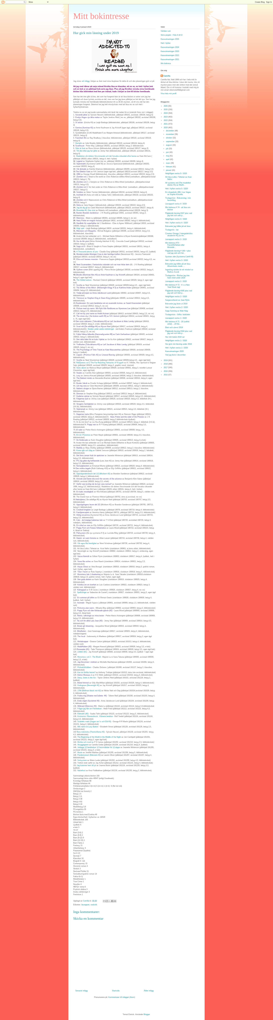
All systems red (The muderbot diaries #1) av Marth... (178, 184)
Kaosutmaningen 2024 (170, 47)
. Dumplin (78, 143)
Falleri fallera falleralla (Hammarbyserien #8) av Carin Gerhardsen (103, 334)
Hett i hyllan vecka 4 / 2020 (176, 223)
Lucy (78, 375)
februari (169, 167)
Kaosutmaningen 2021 (170, 59)
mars (168, 163)
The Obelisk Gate (83, 171)
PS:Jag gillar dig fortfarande (87, 461)
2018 (166, 364)
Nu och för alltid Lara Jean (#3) (90, 621)
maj (167, 156)
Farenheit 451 (81, 138)
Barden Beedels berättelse (87, 213)
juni (167, 152)
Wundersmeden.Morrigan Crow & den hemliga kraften (98, 254)
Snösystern (82, 760)
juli (167, 148)
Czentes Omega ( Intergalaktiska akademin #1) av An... (178, 234)
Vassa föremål (83, 556)
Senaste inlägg (81, 991)
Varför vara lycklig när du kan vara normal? (94, 484)
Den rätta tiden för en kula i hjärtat (90, 339)
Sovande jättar (81, 115)
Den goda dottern (84, 579)
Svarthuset (79, 146)
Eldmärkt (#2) (83, 714)
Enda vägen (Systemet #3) (88, 701)
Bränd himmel (83, 683)
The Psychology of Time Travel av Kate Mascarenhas (98, 350)
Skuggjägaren (83, 745)
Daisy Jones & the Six (86, 678)
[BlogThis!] (107, 901)
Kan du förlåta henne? (86, 672)
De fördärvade (82, 440)
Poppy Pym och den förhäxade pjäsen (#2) (94, 610)
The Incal (81, 636)
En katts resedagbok (84, 492)
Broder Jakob (81, 383)
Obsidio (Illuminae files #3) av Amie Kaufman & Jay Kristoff (100, 275)
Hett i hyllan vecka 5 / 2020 (176, 189)
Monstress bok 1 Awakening (89, 574)
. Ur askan (78, 122)
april (168, 159)
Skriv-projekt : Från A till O (171, 35)
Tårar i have (82, 572)
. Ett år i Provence (82, 435)
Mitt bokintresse (101, 16)
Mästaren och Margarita (86, 231)
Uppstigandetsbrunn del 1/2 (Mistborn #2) (93, 474)
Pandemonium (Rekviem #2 (88, 755)
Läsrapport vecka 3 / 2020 (176, 239)
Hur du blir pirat (82, 241)
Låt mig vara (81, 386)
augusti (169, 145)
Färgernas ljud (82, 399)
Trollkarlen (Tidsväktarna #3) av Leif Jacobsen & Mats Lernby (102, 344)
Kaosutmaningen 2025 (170, 39)
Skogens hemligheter (85, 404)
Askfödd (79, 195)
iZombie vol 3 (81, 187)
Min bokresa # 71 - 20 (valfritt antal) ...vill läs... (177, 323)
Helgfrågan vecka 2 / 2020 (176, 296)
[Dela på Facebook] (112, 901)
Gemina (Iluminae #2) (84, 128)
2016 (166, 371)
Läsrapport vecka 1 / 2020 (176, 318)
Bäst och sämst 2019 (174, 327)
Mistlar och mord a (85, 742)
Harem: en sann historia (86, 538)
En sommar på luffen (85, 598)
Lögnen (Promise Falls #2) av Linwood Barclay (95, 355)
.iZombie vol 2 (81, 182)
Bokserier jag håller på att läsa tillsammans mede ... (177, 265)
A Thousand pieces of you (87, 252)
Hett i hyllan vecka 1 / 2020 (176, 348)
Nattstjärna (80, 499)
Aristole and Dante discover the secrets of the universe (99, 479)
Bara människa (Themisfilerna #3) (91, 732)
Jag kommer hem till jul (86, 765)
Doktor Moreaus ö (85, 675)
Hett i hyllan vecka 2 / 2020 (176, 307)
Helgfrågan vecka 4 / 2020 (176, 219)
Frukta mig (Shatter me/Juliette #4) (92, 696)
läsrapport (85, 905)
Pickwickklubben (84, 667)
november (170, 134)
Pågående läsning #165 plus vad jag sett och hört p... (178, 292)
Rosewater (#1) (83, 649)
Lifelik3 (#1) (82, 652)
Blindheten (81, 631)
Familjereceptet (83, 512)
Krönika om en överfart (86, 585)
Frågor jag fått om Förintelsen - (90, 709)
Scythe (79, 285)
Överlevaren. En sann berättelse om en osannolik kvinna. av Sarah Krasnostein (109, 303)
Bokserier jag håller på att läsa (177, 226)
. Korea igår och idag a (84, 450)
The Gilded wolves (84, 280)
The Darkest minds (84, 378)
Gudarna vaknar (82, 396)
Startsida (115, 991)
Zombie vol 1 (82, 177)
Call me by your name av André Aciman (92, 313)
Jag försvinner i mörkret (87, 662)
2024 (166, 113)
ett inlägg (85, 81)
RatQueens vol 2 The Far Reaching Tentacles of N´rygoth (100, 363)
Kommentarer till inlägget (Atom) (121, 997)
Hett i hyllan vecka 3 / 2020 (176, 260)
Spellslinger (82, 592)
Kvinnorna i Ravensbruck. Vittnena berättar (95, 716)
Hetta (78, 205)
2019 (166, 360)
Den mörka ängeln (83, 468)
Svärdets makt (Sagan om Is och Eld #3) (94, 721)
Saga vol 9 (81, 246)
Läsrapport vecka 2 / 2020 (176, 281)
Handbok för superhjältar (86, 223)
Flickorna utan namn (85, 608)
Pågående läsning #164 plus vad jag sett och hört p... (178, 332)
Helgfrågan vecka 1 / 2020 (176, 340)
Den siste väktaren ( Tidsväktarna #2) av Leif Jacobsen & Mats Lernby (105, 321)
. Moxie (79, 752)
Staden (79, 373)
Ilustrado (81, 603)
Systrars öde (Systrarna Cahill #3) (179, 257)
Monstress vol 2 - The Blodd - (89, 657)
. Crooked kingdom (83, 510)
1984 (78, 174)
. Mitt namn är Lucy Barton (87, 727)
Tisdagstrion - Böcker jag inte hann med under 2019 (177, 276)
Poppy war (91, 424)
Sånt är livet (80, 148)
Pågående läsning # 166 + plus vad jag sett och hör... (178, 252)
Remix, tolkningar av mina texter (90, 616)
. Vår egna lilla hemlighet (86, 543)
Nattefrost (81, 770)
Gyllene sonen (82, 270)
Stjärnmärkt (81, 164)
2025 (166, 109)
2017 (166, 367)
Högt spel (80, 228)
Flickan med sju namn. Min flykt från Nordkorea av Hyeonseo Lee (103, 308)
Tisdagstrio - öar (172, 230)
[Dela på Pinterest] (115, 901)
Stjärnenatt (80, 409)
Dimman (80, 394)
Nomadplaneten (82, 466)
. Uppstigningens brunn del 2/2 (87, 505)
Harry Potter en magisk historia (89, 220)
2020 (166, 127)
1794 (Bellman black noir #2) (89, 691)
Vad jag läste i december (175, 355)
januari (169, 170)
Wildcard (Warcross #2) (87, 706)
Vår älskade (81, 169)
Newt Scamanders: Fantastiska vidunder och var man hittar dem (103, 264)
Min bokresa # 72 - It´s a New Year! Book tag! (177, 286)
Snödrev (79, 192)
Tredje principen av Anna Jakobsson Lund (93, 293)
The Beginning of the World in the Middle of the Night (99, 737)
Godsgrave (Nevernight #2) (88, 685)
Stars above (81, 368)
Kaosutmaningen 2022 (170, 55)
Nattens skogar (82, 388)
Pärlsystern (81, 533)
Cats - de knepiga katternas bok (89, 520)
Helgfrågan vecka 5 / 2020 (176, 173)
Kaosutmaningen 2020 (174, 351)
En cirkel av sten (83, 525)
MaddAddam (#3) (84, 647)
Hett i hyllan (165, 43)
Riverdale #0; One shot (86, 210)
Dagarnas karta (82, 414)
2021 (166, 124)
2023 (166, 117)
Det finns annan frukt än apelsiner (90, 455)
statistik (94, 905)
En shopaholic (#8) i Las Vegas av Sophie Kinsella (178, 193)
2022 (166, 120)
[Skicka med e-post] (104, 901)
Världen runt (166, 31)
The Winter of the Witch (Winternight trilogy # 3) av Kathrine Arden (104, 288)
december (170, 131)
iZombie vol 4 (81, 200)
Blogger (147, 1014)
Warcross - (80, 218)
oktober (169, 138)
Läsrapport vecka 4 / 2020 (176, 204)
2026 (166, 106)
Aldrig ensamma (83, 515)
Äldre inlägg (149, 991)
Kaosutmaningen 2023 (170, 51)
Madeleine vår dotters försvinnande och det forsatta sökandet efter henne (106, 156)
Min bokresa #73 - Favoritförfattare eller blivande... (174, 245)
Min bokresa (166, 63)
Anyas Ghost (82, 567)
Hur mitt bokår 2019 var (175, 337)
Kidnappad (81, 590)
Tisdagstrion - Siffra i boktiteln (177, 314)
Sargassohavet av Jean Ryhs (177, 300)
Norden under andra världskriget (101, 329)
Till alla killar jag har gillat (87, 151)
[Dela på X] (109, 901)
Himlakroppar (83, 641)
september (170, 141)
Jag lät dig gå (81, 208)
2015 (166, 375)
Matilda (79, 448)
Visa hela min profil (168, 93)
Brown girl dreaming (85, 626)
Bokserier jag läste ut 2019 (176, 304)
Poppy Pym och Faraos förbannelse (91, 528)
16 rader (79, 430)
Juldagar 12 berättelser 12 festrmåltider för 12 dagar (98, 747)
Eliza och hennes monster (87, 259)
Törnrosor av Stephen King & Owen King (93, 298)
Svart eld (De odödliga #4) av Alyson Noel (93, 326)
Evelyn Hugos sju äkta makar (87, 117)
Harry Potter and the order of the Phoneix (127, 417)
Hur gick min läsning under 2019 (178, 344)
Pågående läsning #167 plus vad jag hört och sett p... (178, 214)
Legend (79, 161)
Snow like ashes (84, 561)
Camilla (167, 76)
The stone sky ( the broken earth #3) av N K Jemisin (98, 316)
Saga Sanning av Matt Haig (176, 311)
